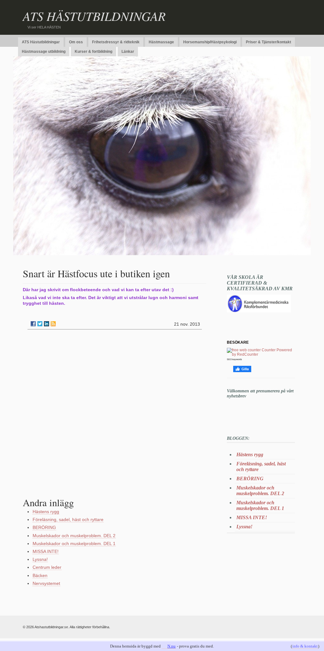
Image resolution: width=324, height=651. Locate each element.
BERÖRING (44, 527)
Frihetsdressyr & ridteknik (116, 42)
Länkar (128, 51)
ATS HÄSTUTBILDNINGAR (94, 15)
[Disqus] (114, 415)
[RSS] (53, 323)
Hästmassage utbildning (43, 51)
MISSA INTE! (46, 551)
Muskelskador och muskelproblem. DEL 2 (74, 535)
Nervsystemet (46, 583)
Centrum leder (47, 567)
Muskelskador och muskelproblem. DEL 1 (74, 543)
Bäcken (40, 575)
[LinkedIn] (46, 323)
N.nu (171, 646)
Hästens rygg (46, 511)
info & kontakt (305, 646)
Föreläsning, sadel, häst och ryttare (68, 519)
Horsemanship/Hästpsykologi (210, 42)
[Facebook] (33, 323)
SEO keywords (234, 359)
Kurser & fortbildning (93, 51)
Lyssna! (40, 559)
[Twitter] (39, 323)
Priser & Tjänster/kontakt (268, 42)
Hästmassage (161, 42)
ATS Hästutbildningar (41, 42)
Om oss (76, 42)
